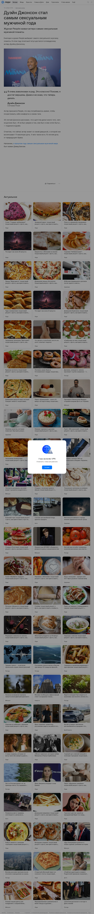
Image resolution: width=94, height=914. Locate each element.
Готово (47, 467)
